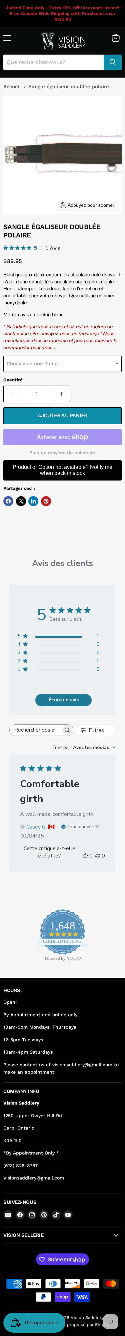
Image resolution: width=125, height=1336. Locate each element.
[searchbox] (35, 730)
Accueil (12, 87)
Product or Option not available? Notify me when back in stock (62, 470)
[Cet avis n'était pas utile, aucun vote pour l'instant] (97, 855)
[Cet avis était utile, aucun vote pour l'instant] (85, 855)
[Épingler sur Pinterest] (46, 501)
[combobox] (84, 747)
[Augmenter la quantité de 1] (62, 394)
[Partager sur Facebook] (8, 501)
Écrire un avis (64, 700)
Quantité (13, 379)
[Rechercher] (113, 62)
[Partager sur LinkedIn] (33, 501)
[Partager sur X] (21, 501)
